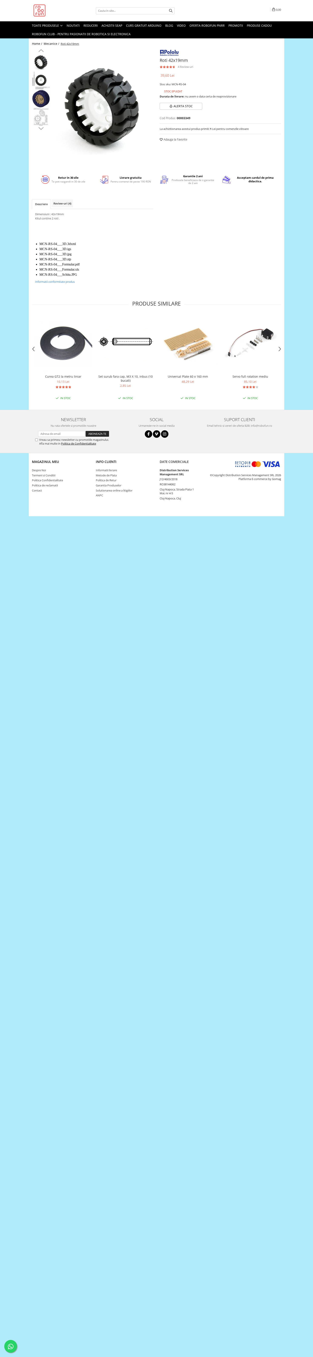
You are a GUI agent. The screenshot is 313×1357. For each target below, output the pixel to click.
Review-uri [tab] (62, 203)
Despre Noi (39, 470)
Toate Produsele (46, 25)
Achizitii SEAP (112, 25)
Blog (169, 25)
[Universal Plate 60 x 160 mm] (188, 343)
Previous (41, 51)
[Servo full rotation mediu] (250, 343)
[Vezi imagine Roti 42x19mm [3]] (41, 117)
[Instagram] (164, 434)
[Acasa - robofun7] (53, 10)
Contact (37, 490)
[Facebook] (148, 434)
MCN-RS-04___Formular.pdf (59, 264)
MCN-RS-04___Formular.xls (59, 269)
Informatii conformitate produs (55, 282)
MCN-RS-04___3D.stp (55, 259)
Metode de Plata (106, 475)
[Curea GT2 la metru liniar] (63, 343)
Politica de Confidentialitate (78, 443)
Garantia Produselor (108, 485)
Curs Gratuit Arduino (143, 25)
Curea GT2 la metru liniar (63, 376)
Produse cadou (259, 25)
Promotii (235, 25)
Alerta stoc (183, 106)
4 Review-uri (185, 67)
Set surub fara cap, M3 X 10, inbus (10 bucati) (125, 378)
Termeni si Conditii (43, 475)
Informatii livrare (106, 470)
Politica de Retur (106, 480)
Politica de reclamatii (45, 485)
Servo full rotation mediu (250, 376)
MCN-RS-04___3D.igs (55, 249)
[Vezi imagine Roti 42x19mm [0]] (41, 62)
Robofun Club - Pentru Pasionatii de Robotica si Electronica (81, 34)
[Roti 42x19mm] (102, 108)
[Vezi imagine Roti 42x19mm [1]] (41, 80)
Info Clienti (106, 462)
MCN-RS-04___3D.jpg (55, 254)
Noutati (73, 25)
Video (181, 25)
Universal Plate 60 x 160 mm (188, 376)
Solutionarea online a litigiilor (114, 490)
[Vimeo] (156, 434)
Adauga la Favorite (175, 139)
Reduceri (90, 25)
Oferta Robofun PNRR (207, 25)
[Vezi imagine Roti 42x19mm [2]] (41, 98)
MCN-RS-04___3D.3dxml (57, 244)
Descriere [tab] (41, 204)
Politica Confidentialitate (47, 480)
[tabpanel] (102, 108)
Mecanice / (52, 44)
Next (41, 128)
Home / (37, 44)
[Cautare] (171, 10)
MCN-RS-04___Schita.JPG (58, 274)
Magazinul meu (45, 462)
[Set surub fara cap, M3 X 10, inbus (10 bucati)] (125, 343)
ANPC (99, 495)
